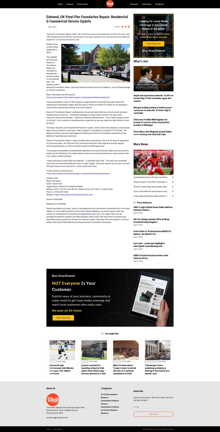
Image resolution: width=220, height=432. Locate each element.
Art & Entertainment (109, 394)
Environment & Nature (110, 400)
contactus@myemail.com (57, 417)
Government (82, 4)
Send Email (57, 183)
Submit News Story (153, 43)
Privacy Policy (57, 429)
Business (134, 4)
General (69, 4)
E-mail (136, 407)
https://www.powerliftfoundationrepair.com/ (73, 194)
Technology (146, 4)
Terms (48, 429)
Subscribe (153, 414)
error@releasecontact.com (89, 213)
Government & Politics (110, 407)
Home (61, 4)
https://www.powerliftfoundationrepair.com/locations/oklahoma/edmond (78, 97)
